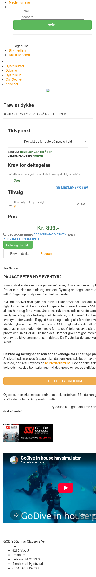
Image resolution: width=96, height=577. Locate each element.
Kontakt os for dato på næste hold (48, 141)
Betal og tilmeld (17, 245)
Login (51, 24)
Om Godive (14, 79)
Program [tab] (46, 253)
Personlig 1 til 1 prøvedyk (29, 202)
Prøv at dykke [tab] (19, 253)
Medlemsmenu (19, 2)
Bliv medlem (17, 50)
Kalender (12, 84)
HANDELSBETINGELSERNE (21, 238)
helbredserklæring (57, 363)
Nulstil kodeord (19, 54)
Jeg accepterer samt (39, 236)
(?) (15, 206)
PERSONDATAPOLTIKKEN (50, 234)
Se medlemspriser (72, 187)
